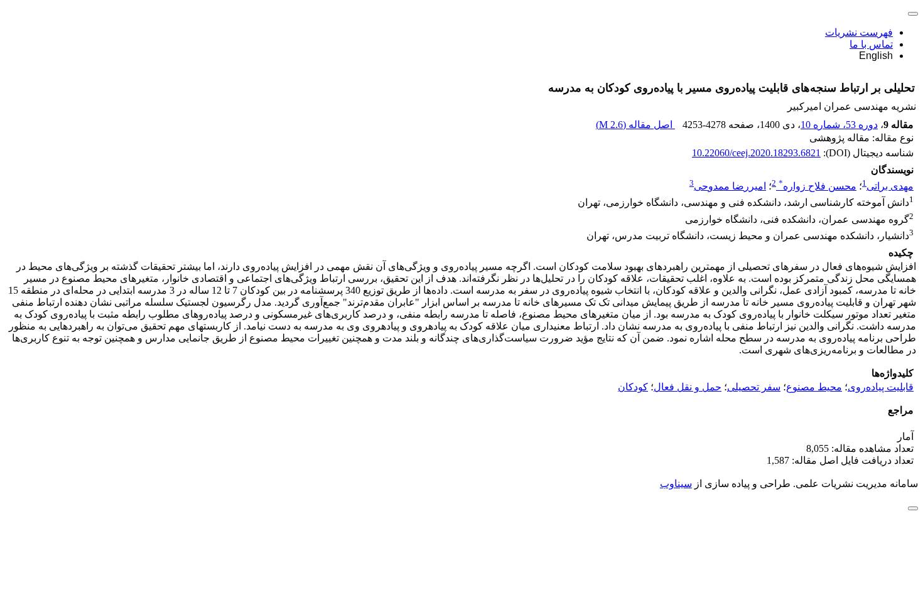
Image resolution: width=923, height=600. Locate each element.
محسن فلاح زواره (817, 186)
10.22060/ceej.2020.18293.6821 (756, 152)
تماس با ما (871, 44)
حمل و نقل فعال (687, 387)
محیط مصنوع (814, 387)
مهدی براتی (890, 186)
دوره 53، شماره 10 (839, 124)
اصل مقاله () (635, 124)
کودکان (633, 387)
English (876, 55)
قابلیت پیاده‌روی (881, 387)
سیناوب (676, 483)
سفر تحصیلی (753, 387)
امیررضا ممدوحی (730, 186)
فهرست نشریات (859, 32)
